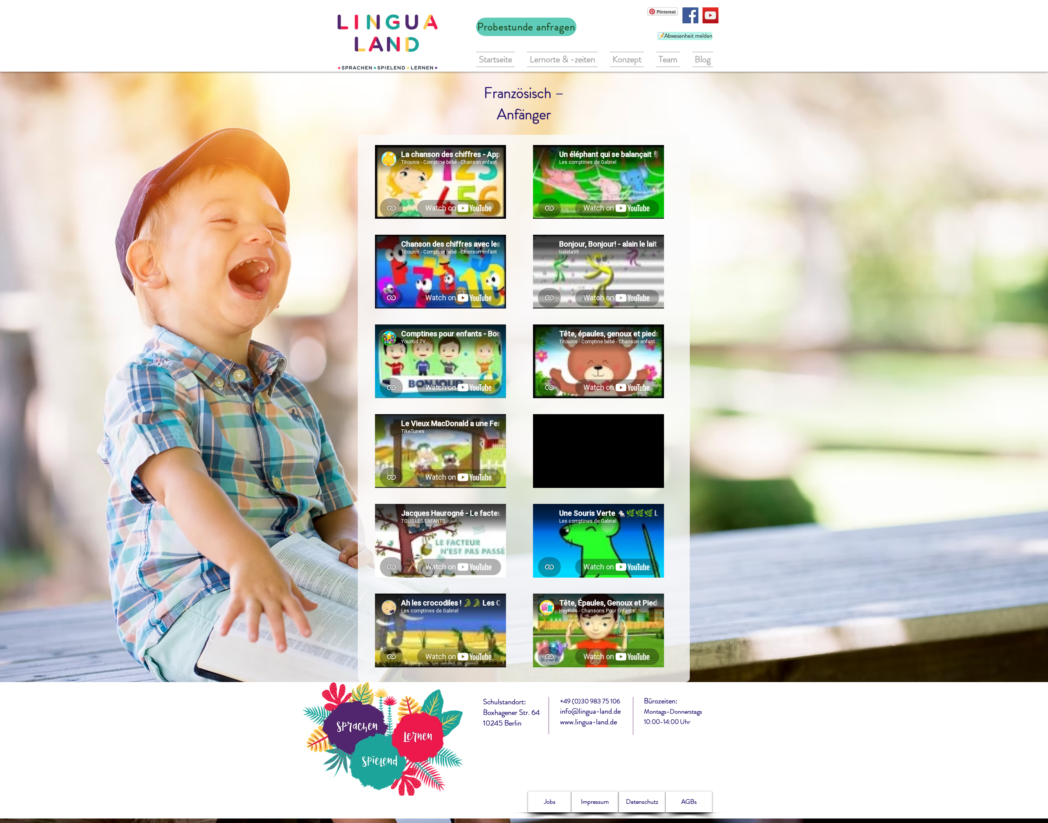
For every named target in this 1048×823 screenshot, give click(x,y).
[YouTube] (710, 15)
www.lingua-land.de (588, 721)
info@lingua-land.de (590, 711)
